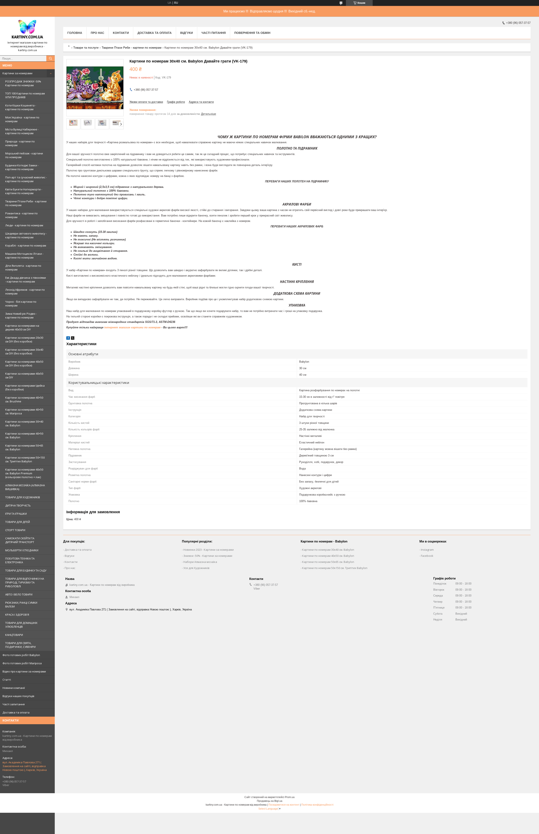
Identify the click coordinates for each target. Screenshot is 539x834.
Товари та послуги (86, 47)
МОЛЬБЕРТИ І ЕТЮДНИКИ (21, 550)
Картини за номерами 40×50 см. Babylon (24, 435)
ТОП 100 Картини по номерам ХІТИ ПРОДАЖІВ (25, 95)
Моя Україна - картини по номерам (22, 119)
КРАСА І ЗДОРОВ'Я (17, 615)
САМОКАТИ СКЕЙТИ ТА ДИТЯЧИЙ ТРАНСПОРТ (19, 540)
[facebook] (68, 338)
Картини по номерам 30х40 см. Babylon (328, 550)
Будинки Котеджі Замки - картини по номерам (22, 167)
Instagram (427, 550)
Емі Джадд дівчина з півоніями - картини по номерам (25, 279)
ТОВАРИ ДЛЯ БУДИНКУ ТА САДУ (25, 570)
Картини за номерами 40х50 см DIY (24, 375)
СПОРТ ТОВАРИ (15, 530)
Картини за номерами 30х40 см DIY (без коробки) (24, 351)
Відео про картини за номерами (24, 671)
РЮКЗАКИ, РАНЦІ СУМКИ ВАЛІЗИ (21, 604)
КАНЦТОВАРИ (14, 635)
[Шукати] (50, 58)
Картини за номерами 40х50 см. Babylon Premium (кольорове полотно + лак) (24, 473)
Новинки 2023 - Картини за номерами (208, 550)
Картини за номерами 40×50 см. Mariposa (24, 411)
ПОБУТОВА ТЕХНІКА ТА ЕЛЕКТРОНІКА (20, 560)
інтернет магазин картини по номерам (132, 327)
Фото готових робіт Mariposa (22, 663)
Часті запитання (14, 704)
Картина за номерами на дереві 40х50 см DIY (22, 327)
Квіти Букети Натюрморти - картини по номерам (23, 191)
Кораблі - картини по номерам (25, 245)
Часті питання (213, 32)
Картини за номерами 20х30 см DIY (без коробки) (24, 339)
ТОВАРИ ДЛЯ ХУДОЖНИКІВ (22, 497)
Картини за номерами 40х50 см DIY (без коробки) (24, 363)
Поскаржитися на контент (283, 804)
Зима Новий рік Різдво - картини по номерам (21, 315)
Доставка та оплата (16, 712)
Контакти (121, 32)
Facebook (427, 556)
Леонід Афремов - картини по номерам (25, 291)
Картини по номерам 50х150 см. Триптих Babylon (334, 568)
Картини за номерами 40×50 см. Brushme (24, 399)
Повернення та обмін (252, 32)
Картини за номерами (17, 73)
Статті (7, 680)
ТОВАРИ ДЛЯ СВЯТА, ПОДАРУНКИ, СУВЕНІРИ (20, 645)
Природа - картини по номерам (20, 143)
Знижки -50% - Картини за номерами (207, 556)
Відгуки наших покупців (18, 696)
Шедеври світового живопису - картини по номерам (26, 235)
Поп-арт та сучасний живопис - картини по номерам (26, 179)
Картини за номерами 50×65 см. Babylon (24, 447)
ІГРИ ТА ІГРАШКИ (16, 514)
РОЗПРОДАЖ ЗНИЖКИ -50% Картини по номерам (23, 83)
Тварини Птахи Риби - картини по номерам (26, 203)
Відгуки (186, 32)
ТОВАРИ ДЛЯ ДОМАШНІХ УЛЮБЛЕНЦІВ (21, 624)
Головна (74, 32)
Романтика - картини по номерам (21, 215)
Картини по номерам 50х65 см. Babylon (328, 562)
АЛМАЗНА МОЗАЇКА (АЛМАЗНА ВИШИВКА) (25, 487)
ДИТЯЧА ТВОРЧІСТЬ (18, 505)
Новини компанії (14, 688)
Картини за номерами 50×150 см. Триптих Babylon (25, 459)
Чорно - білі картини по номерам (20, 303)
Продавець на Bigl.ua (269, 801)
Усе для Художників (196, 568)
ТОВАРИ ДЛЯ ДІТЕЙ (17, 522)
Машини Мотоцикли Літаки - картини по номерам (24, 255)
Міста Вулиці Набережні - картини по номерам (22, 131)
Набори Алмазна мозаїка (200, 562)
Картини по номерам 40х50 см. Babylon (328, 556)
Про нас (97, 32)
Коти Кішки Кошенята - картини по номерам (20, 107)
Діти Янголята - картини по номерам (23, 267)
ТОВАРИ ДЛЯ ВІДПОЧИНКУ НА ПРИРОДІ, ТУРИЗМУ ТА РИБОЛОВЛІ (24, 582)
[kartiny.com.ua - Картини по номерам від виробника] (27, 30)
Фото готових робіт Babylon (21, 655)
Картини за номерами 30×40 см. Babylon (24, 423)
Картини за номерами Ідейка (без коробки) (25, 387)
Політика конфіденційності (317, 804)
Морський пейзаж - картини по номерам (24, 155)
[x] (72, 338)
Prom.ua (290, 797)
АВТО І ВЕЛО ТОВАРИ (18, 594)
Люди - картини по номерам (24, 225)
